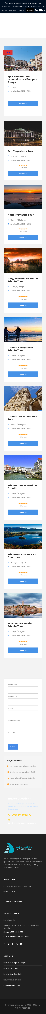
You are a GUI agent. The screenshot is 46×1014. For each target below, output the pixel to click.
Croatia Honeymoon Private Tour (20, 349)
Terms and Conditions (13, 902)
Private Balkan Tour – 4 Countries (22, 556)
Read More (40, 10)
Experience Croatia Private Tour (20, 625)
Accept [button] (30, 10)
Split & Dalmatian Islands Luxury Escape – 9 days (22, 79)
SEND (13, 746)
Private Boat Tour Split (13, 974)
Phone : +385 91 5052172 (13, 932)
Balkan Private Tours (12, 985)
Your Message (14, 720)
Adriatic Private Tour (21, 214)
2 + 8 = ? (11, 732)
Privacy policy (9, 891)
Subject (11, 708)
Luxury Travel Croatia (12, 980)
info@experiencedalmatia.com (16, 936)
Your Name (12, 684)
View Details (23, 104)
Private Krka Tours (11, 968)
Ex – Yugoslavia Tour (20, 151)
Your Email (12, 696)
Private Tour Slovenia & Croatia (22, 487)
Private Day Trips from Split (15, 962)
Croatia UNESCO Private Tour (22, 418)
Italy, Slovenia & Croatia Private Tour (23, 280)
